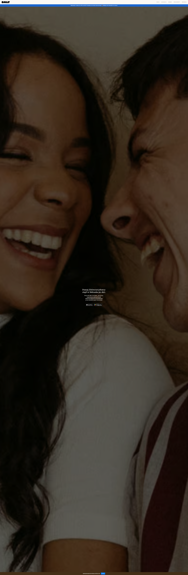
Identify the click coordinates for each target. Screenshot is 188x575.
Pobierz (103, 573)
